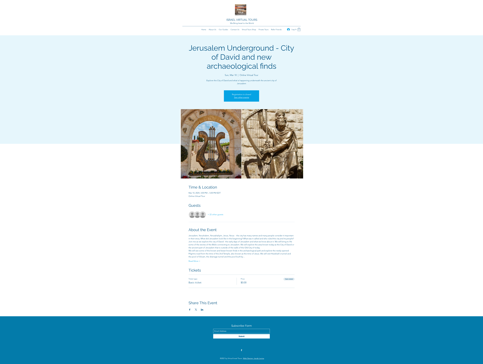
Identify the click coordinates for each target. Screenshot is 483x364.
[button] (298, 29)
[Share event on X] (196, 310)
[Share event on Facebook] (190, 310)
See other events (241, 97)
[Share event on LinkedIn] (202, 310)
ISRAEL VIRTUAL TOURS (241, 19)
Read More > (194, 261)
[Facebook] (241, 350)
